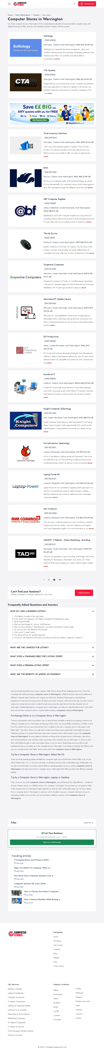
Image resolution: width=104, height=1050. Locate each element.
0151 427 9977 (50, 447)
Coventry (57, 1015)
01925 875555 (50, 75)
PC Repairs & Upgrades (16, 1022)
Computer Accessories (16, 997)
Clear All (87, 822)
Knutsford (47, 383)
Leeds (78, 1005)
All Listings (57, 941)
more (57, 59)
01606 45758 (50, 238)
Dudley (78, 988)
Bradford (57, 1002)
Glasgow (79, 997)
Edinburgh (79, 993)
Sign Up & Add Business (52, 842)
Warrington (48, 44)
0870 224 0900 (51, 513)
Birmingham (58, 994)
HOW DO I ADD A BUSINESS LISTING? (28, 611)
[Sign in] (74, 4)
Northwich (47, 242)
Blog (55, 953)
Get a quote (58, 945)
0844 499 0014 (50, 138)
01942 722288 (50, 203)
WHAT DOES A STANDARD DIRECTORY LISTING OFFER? (36, 656)
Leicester (79, 1009)
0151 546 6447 (50, 479)
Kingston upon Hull (83, 1001)
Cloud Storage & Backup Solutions (20, 1031)
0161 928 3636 (50, 303)
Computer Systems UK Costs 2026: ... (31, 883)
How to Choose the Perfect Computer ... (42, 891)
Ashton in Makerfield (51, 208)
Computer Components (16, 1001)
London (78, 1018)
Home (56, 936)
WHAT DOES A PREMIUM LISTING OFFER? (29, 665)
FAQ (55, 962)
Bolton (56, 998)
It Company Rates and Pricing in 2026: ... (32, 860)
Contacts (57, 949)
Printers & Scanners (15, 1035)
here (20, 616)
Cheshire (56, 44)
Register (56, 957)
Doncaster (57, 1019)
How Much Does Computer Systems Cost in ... (34, 875)
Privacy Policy (59, 966)
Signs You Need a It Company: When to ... (33, 867)
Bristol (56, 1007)
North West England (67, 44)
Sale (45, 417)
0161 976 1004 (50, 413)
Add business (84, 592)
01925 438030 (50, 40)
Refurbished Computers (16, 1018)
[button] (92, 822)
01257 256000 (50, 341)
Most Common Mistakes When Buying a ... (43, 899)
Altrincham (47, 273)
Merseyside (55, 452)
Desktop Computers (15, 989)
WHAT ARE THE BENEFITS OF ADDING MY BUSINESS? (35, 674)
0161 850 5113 (50, 544)
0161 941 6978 (50, 269)
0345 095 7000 (50, 172)
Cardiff (56, 1011)
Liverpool (47, 452)
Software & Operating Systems (19, 1005)
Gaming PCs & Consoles (17, 1010)
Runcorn (47, 176)
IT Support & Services (16, 1026)
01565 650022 (50, 379)
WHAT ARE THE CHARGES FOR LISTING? (29, 647)
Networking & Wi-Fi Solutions (19, 1014)
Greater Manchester (67, 208)
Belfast (56, 990)
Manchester (48, 549)
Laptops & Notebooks (15, 993)
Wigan (46, 345)
